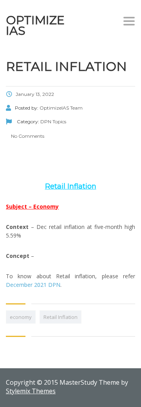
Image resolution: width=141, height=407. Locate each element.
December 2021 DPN (33, 284)
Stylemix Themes (31, 391)
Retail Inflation (60, 317)
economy (21, 317)
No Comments (27, 136)
